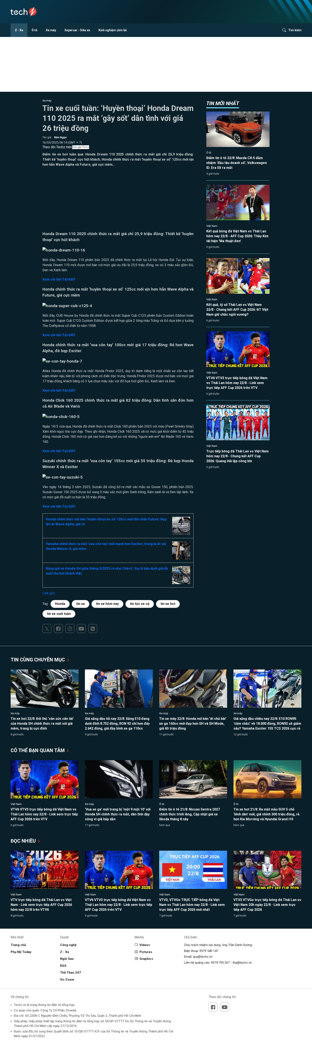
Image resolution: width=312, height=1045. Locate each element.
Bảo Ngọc (60, 137)
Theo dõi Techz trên (57, 147)
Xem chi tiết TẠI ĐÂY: (59, 279)
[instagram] (69, 628)
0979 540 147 (209, 951)
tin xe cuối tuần (59, 614)
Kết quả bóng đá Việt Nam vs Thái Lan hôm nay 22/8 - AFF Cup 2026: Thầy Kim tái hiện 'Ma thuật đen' (237, 236)
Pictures (145, 952)
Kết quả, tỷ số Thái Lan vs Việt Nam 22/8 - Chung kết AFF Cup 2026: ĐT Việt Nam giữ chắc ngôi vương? (237, 309)
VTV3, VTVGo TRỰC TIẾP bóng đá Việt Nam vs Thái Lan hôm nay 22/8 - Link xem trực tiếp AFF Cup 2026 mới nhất (192, 905)
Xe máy (51, 30)
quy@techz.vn (202, 957)
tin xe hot (167, 604)
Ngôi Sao (67, 959)
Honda (60, 604)
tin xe (80, 604)
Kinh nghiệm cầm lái (112, 30)
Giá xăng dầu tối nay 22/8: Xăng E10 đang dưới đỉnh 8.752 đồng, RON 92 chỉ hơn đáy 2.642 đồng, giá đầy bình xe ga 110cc (117, 723)
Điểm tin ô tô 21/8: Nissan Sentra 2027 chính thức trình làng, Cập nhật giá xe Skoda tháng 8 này (189, 814)
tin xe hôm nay (107, 604)
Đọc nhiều (24, 841)
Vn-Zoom (67, 979)
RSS (63, 966)
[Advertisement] (118, 201)
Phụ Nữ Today (21, 952)
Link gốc (48, 593)
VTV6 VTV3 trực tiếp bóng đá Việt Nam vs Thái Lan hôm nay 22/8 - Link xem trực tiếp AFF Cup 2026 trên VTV (236, 383)
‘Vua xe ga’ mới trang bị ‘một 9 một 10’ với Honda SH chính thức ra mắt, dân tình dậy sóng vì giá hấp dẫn (117, 814)
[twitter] (46, 628)
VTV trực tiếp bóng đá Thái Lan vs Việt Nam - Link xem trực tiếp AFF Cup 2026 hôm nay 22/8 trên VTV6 (41, 905)
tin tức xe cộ (139, 604)
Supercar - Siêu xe (77, 30)
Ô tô (34, 30)
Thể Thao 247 (70, 972)
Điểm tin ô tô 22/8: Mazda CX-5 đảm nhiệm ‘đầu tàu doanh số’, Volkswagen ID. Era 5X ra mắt (236, 163)
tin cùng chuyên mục (38, 660)
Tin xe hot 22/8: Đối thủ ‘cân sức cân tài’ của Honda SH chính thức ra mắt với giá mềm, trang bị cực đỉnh (42, 723)
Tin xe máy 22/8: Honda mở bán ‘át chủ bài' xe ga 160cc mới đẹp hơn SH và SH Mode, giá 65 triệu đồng (192, 723)
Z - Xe (19, 30)
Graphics (146, 959)
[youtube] (81, 628)
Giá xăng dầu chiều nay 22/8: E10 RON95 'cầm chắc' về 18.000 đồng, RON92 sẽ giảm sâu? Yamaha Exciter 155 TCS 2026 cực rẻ (267, 723)
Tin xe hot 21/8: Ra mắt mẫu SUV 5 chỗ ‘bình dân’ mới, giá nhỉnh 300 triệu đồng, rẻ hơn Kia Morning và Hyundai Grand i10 (266, 814)
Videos (144, 945)
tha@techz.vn (242, 963)
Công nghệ (68, 945)
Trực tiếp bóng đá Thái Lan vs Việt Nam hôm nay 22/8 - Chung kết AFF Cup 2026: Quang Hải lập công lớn (237, 456)
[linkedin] (92, 628)
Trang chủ (18, 945)
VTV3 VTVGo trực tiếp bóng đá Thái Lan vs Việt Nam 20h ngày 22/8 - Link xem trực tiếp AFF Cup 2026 (267, 905)
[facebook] (58, 628)
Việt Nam (211, 225)
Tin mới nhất (222, 103)
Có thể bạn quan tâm (38, 750)
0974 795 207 (220, 963)
